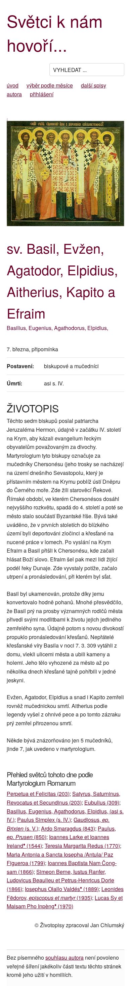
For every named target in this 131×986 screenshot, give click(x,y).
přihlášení (41, 94)
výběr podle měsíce (50, 85)
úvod (12, 85)
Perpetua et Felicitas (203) (38, 794)
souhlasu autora (64, 957)
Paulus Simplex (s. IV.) (44, 820)
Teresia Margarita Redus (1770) (82, 846)
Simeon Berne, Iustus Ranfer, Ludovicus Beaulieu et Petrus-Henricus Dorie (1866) (60, 880)
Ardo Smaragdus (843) (68, 828)
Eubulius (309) (101, 802)
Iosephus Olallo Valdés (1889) (62, 889)
